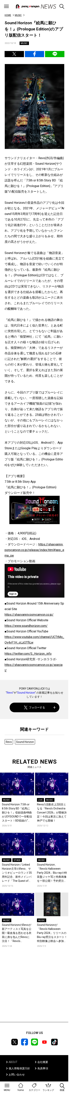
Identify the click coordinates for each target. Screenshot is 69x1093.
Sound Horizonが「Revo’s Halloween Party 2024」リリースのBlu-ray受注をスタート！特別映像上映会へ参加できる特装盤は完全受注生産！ (52, 933)
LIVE (40, 800)
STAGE (17, 860)
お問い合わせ (17, 1074)
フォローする (37, 707)
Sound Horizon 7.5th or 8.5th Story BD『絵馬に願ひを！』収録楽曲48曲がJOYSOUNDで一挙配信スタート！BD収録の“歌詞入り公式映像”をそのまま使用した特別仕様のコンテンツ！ (17, 813)
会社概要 (42, 1062)
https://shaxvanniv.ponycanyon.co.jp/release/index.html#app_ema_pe (34, 550)
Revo (10, 692)
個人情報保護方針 (19, 1068)
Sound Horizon (26, 692)
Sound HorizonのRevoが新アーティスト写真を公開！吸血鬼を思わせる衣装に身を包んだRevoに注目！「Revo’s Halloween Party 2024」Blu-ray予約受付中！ (16, 933)
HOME (8, 15)
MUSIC (18, 15)
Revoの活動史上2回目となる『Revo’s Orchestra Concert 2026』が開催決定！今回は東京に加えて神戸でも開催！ (52, 812)
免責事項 (42, 1068)
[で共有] (14, 54)
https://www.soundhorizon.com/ (26, 626)
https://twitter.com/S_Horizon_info (28, 653)
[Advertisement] (34, 990)
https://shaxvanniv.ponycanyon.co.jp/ (29, 614)
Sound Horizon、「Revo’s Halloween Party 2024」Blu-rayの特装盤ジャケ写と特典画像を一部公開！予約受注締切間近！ (52, 873)
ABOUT (13, 1062)
